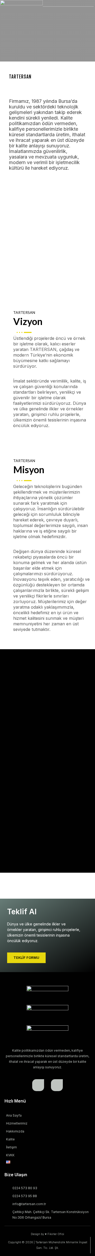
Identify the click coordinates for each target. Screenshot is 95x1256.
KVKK (10, 1155)
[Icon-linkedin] (57, 1085)
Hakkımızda (15, 1131)
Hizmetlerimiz (16, 1123)
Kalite (10, 1139)
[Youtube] (38, 1085)
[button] (14, 218)
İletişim (11, 1147)
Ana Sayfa (14, 1115)
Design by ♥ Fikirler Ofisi (47, 1234)
